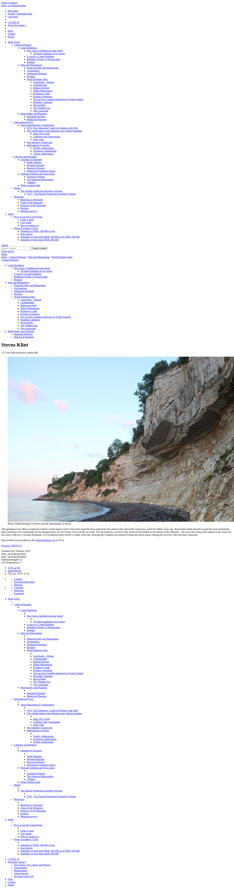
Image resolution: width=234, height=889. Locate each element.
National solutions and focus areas (37, 174)
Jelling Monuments (42, 90)
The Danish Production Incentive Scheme (41, 191)
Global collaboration (43, 153)
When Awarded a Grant (26, 228)
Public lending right (30, 185)
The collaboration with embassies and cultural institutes (54, 131)
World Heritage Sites (37, 79)
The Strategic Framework (39, 142)
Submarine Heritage (37, 73)
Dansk (11, 36)
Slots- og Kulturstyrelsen (13, 5)
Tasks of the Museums (31, 202)
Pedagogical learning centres (41, 171)
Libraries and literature (25, 156)
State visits (38, 139)
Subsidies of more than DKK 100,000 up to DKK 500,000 (50, 237)
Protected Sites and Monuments (42, 68)
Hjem (4, 257)
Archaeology (33, 70)
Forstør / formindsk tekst (20, 13)
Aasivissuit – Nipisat (43, 82)
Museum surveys (28, 211)
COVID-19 (13, 22)
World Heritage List (45, 540)
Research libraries (36, 168)
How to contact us (29, 225)
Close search (7, 251)
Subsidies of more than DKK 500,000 (39, 239)
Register (31, 62)
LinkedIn (18, 587)
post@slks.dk (14, 570)
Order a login (27, 219)
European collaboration (45, 151)
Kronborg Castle (41, 93)
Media (17, 188)
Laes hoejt (13, 16)
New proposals (40, 110)
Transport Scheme (36, 176)
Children (31, 182)
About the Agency (17, 25)
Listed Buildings (28, 47)
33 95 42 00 (14, 568)
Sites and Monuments (31, 65)
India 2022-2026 (41, 133)
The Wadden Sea (41, 108)
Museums (19, 196)
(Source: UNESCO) (11, 545)
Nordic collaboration (43, 148)
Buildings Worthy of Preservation (43, 59)
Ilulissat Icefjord (41, 88)
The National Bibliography (40, 179)
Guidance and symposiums (46, 136)
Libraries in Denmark (31, 159)
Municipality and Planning (33, 113)
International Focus (23, 122)
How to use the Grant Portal (28, 216)
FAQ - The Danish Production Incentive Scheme (51, 194)
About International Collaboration (37, 125)
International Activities (38, 145)
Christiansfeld (40, 85)
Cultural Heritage (22, 45)
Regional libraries (35, 165)
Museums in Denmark (31, 199)
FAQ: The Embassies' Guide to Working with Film (52, 128)
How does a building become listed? (45, 50)
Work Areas (14, 42)
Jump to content (9, 2)
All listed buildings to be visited (49, 53)
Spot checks (26, 234)
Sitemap (18, 584)
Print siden (13, 11)
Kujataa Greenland (42, 96)
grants (11, 214)
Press (10, 31)
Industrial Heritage (36, 116)
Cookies (18, 579)
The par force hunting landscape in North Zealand (58, 99)
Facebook (19, 593)
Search (4, 245)
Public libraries (34, 162)
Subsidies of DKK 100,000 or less (37, 231)
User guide (25, 222)
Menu (4, 254)
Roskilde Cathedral (42, 102)
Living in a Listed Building (40, 56)
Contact (11, 33)
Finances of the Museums (33, 205)
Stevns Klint (39, 105)
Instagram (19, 590)
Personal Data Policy (24, 582)
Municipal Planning (36, 119)
